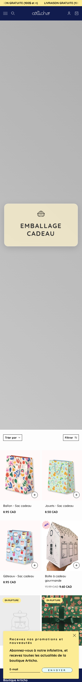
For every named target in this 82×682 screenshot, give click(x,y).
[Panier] (76, 13)
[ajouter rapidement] (34, 495)
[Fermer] (74, 635)
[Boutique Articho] (41, 13)
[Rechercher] (13, 13)
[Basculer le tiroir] (5, 13)
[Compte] (69, 13)
